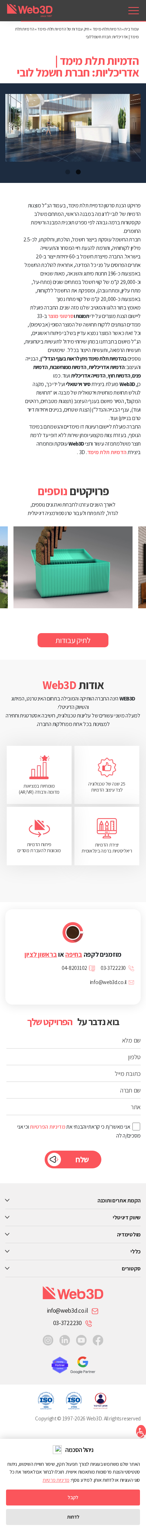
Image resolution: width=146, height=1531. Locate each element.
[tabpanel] (73, 128)
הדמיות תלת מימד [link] (107, 452)
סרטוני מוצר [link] (61, 316)
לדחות (73, 1517)
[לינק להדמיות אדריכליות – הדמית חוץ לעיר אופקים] (65, 567)
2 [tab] (67, 172)
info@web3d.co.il (67, 1310)
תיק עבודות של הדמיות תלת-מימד (63, 29)
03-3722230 (67, 1323)
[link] (133, 11)
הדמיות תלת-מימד (107, 29)
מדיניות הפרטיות (48, 1126)
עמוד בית (131, 29)
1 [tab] (78, 172)
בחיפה (73, 954)
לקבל (73, 1497)
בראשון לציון (40, 954)
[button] (141, 1431)
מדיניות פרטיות (56, 1480)
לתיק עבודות (73, 640)
